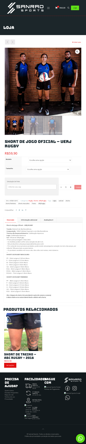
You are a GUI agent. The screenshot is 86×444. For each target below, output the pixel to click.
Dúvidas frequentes (11, 393)
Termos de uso (10, 397)
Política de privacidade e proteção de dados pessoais (43, 436)
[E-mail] (72, 393)
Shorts (36, 201)
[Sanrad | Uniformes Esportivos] (25, 8)
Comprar (78, 187)
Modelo (9, 159)
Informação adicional (29, 220)
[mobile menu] (48, 8)
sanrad (61, 201)
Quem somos (9, 391)
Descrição (10, 220)
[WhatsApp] (67, 400)
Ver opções (10, 365)
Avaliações (48, 220)
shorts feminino (11, 203)
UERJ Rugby (42, 201)
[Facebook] (67, 391)
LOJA (75, 8)
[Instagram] (74, 391)
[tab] (10, 219)
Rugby (31, 201)
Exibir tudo (77, 42)
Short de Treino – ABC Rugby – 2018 (20, 356)
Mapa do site (9, 395)
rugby (54, 201)
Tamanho (9, 168)
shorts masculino (23, 203)
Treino (34, 203)
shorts (68, 201)
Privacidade (9, 399)
